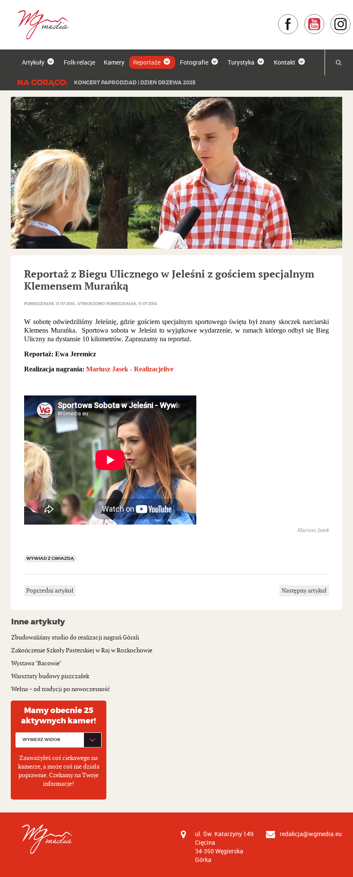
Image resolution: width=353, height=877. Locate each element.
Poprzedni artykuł (50, 590)
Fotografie (194, 62)
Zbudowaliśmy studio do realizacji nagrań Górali (75, 637)
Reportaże (147, 62)
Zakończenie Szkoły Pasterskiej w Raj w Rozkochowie (81, 650)
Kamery (114, 62)
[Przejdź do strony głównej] (40, 24)
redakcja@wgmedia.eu (311, 834)
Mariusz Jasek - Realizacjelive (129, 369)
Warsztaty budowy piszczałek (50, 676)
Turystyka (241, 62)
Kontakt (284, 62)
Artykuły (33, 62)
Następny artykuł (304, 590)
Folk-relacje (79, 62)
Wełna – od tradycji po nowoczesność (60, 689)
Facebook (298, 18)
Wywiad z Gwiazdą (50, 558)
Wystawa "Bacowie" (36, 663)
